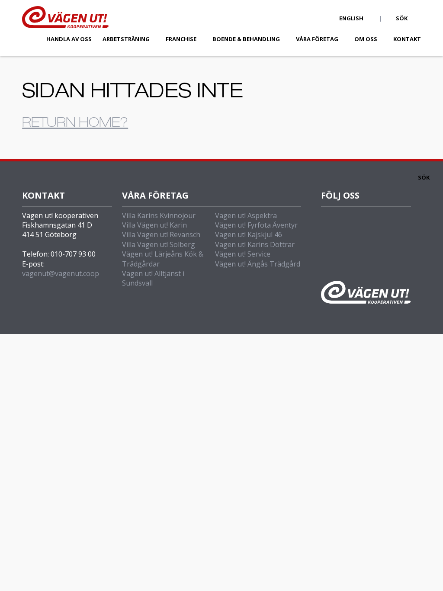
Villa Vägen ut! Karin (154, 225)
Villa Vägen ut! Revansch (161, 234)
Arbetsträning (126, 39)
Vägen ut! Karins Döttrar (255, 244)
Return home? (75, 124)
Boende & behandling (246, 39)
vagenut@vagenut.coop (60, 273)
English (351, 18)
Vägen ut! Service (242, 254)
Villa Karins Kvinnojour (159, 215)
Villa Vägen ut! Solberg (158, 244)
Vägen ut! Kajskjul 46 (248, 234)
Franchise (181, 39)
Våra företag (317, 39)
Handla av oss (69, 39)
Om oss (365, 39)
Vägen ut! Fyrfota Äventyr (256, 225)
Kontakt (407, 39)
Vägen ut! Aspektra (246, 215)
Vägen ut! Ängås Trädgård (257, 264)
